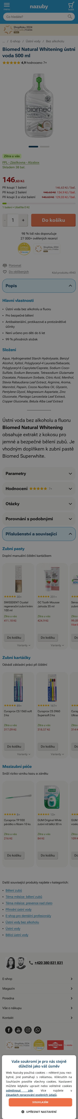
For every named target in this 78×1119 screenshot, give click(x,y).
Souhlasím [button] (40, 1102)
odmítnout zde (19, 1090)
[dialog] (39, 1087)
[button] (39, 1111)
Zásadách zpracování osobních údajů (31, 1095)
